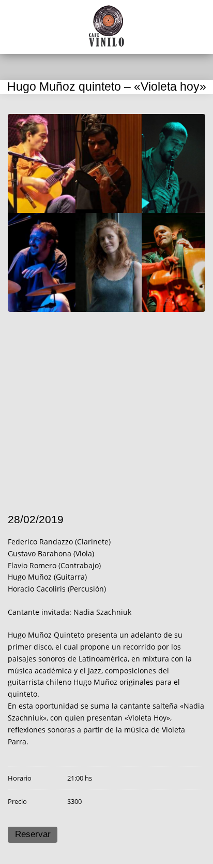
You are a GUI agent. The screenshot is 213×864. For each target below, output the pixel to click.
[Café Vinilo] (106, 26)
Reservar (33, 834)
